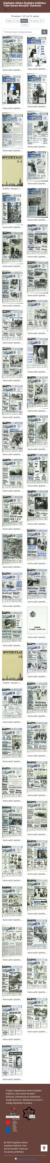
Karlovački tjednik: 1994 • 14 (38, 834)
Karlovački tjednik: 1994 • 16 (38, 795)
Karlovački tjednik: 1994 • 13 (13, 880)
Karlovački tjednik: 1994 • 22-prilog (38, 637)
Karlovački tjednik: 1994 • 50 (38, 106)
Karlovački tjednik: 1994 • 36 (13, 417)
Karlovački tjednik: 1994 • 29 (38, 524)
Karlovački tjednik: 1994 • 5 (38, 992)
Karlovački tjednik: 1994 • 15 (13, 840)
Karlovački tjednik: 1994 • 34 (13, 454)
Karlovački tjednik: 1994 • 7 (38, 952)
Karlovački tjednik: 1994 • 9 (38, 913)
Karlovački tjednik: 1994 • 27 (13, 70)
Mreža (24, 21)
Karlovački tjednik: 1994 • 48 (38, 146)
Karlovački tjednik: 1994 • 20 (38, 716)
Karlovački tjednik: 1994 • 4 (13, 1039)
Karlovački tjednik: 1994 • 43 (38, 256)
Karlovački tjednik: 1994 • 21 (13, 722)
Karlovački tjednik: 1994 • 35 (38, 411)
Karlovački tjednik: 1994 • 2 (13, 1079)
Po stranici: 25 (36, 21)
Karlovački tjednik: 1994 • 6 (13, 999)
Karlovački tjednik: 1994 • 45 (38, 220)
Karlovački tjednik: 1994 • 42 (13, 305)
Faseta (9, 21)
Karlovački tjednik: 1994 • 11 (38, 874)
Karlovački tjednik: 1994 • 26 (38, 563)
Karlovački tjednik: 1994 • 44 (13, 266)
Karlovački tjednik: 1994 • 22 (38, 676)
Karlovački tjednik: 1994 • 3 (38, 1031)
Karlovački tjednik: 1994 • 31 (38, 485)
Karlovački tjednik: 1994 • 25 (13, 606)
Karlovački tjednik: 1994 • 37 (38, 371)
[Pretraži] (44, 31)
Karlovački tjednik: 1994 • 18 (38, 755)
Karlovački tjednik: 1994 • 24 (38, 601)
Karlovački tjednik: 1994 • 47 (38, 183)
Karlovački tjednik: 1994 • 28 (13, 567)
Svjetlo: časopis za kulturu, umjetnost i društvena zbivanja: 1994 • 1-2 (13, 682)
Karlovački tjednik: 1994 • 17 (13, 800)
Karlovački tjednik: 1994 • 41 (38, 295)
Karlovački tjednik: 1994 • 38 (13, 380)
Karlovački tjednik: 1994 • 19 (13, 761)
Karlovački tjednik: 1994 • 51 (13, 108)
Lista (17, 21)
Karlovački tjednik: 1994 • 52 (38, 69)
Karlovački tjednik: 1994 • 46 (13, 227)
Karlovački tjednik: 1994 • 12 (13, 920)
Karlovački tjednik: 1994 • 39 (38, 333)
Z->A (24, 25)
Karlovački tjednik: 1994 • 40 (13, 342)
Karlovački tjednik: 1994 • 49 (13, 150)
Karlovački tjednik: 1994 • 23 (13, 645)
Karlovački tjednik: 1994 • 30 (13, 529)
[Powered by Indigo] (25, 1159)
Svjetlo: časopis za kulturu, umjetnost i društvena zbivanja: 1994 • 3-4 (13, 188)
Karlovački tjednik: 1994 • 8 (13, 959)
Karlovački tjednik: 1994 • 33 (38, 449)
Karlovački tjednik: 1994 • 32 (13, 490)
